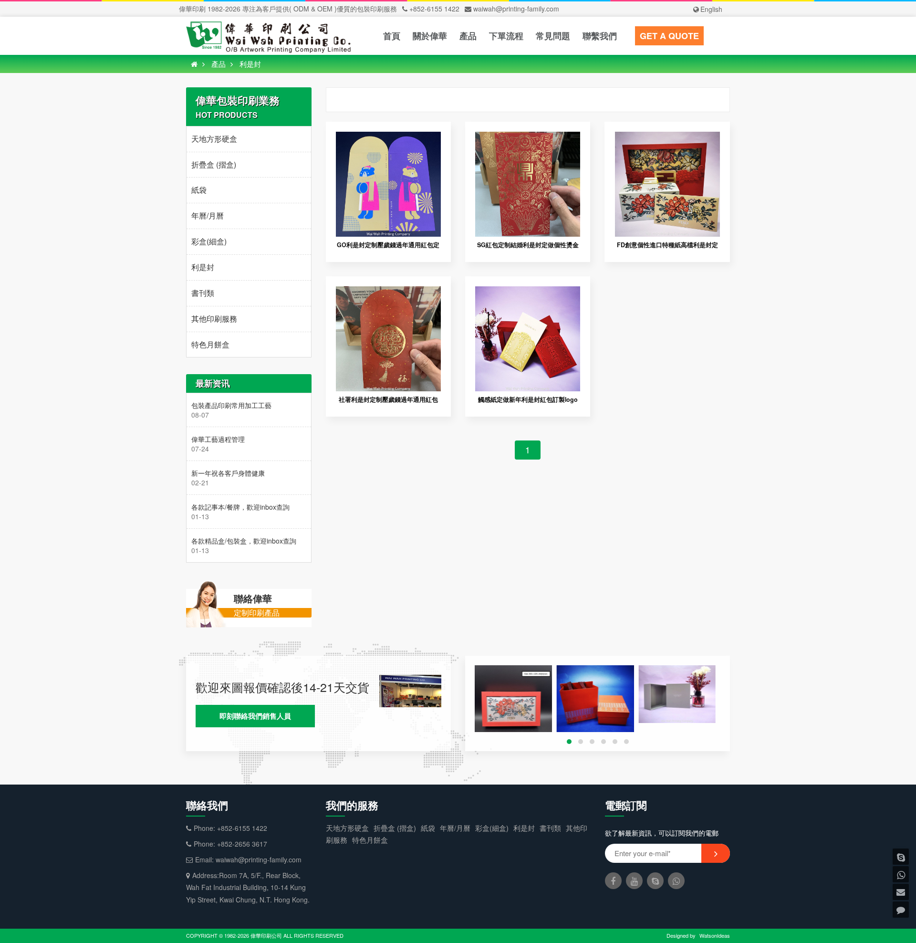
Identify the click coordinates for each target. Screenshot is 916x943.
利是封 (250, 64)
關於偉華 (430, 36)
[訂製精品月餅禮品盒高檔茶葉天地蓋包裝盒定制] (595, 704)
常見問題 (553, 36)
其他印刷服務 (214, 318)
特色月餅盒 (210, 344)
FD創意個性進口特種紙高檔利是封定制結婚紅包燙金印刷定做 (667, 249)
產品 (468, 36)
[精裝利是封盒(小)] (513, 704)
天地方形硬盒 (214, 138)
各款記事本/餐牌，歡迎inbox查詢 (240, 507)
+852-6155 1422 (434, 8)
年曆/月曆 (207, 215)
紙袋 (199, 189)
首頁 (391, 36)
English (711, 9)
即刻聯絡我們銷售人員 (255, 716)
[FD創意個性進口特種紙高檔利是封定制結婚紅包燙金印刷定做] (667, 137)
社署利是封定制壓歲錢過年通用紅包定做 (388, 403)
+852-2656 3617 (242, 844)
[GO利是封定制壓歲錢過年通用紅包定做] (388, 137)
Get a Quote (669, 36)
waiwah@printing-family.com (516, 8)
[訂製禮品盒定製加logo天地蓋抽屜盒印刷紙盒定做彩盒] (677, 694)
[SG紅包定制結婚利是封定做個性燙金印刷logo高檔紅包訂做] (527, 137)
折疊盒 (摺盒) (213, 164)
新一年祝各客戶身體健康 (228, 473)
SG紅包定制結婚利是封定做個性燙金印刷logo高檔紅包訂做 (528, 249)
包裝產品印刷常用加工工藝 (231, 405)
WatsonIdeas (714, 935)
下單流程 (506, 36)
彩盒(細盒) (209, 241)
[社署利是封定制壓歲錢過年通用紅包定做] (388, 292)
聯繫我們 (600, 36)
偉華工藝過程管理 (218, 439)
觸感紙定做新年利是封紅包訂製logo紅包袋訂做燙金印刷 (528, 403)
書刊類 (202, 292)
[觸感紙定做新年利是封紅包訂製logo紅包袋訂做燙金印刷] (527, 292)
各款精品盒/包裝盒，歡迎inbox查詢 (243, 540)
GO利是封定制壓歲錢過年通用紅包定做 (388, 249)
